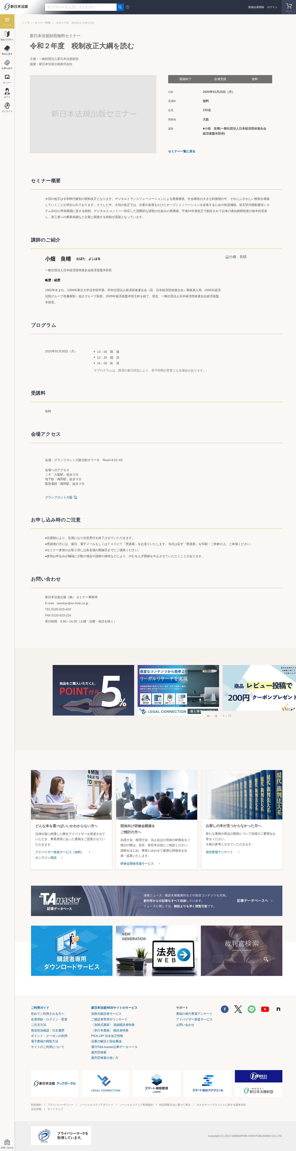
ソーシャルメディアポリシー (96, 1104)
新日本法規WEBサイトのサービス (114, 1007)
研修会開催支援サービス (137, 863)
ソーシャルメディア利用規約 (136, 1104)
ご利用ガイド (40, 1007)
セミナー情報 (42, 22)
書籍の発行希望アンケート (194, 1013)
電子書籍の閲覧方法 (44, 1041)
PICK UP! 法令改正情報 (107, 1036)
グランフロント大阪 (58, 497)
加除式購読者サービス (106, 1013)
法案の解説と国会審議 (106, 1041)
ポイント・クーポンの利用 (49, 1036)
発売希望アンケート (219, 852)
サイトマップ (55, 1109)
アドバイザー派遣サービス (194, 1019)
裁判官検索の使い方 (105, 1057)
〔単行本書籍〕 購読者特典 (109, 1030)
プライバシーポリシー (60, 1104)
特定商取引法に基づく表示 (174, 1104)
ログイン (272, 7)
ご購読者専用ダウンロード (109, 1019)
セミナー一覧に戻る (181, 151)
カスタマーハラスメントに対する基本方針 (221, 1104)
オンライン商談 (46, 857)
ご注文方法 (38, 1024)
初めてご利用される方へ (47, 1013)
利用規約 (36, 1104)
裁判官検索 (98, 1052)
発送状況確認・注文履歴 (47, 1030)
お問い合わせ (185, 1024)
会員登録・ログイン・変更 (49, 1019)
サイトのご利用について (47, 1047)
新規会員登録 (256, 7)
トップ (25, 22)
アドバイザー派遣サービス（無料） (59, 852)
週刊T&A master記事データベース (114, 1047)
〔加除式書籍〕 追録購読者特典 (113, 1024)
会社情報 (36, 1109)
